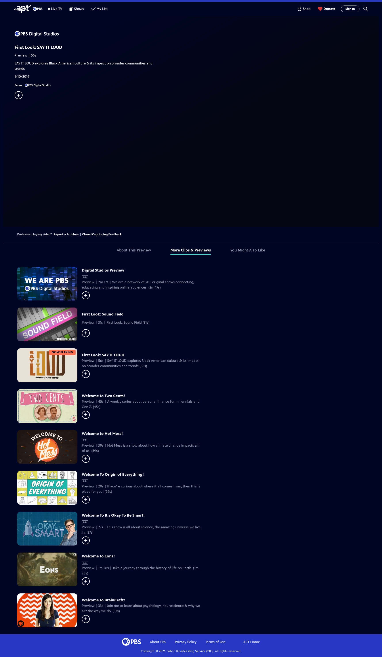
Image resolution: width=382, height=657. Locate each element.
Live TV (56, 9)
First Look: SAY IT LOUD (103, 355)
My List (102, 9)
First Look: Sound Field (103, 314)
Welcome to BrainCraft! (103, 600)
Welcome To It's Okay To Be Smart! (113, 515)
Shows (79, 9)
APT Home (251, 642)
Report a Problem (66, 234)
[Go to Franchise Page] (197, 33)
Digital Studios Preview (103, 270)
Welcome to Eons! (98, 556)
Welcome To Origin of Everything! (113, 474)
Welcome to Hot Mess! (102, 433)
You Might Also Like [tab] (247, 250)
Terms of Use (215, 642)
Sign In (350, 9)
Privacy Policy (186, 642)
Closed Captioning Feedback (102, 234)
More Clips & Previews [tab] (190, 250)
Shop (307, 9)
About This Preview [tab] (134, 250)
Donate (329, 9)
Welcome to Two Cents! (103, 395)
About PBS (158, 642)
